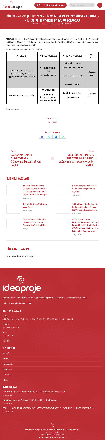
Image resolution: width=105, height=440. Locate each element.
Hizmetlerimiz (8, 364)
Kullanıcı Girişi (25, 256)
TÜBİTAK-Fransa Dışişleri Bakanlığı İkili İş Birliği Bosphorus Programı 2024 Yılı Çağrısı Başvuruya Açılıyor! (85, 207)
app (54, 122)
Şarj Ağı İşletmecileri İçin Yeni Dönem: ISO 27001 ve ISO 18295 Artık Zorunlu (30, 400)
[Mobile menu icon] (99, 5)
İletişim (5, 380)
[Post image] (13, 190)
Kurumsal (6, 358)
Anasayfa (6, 353)
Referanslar (7, 375)
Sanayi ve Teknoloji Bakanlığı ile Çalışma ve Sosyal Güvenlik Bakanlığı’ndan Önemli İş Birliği (34, 222)
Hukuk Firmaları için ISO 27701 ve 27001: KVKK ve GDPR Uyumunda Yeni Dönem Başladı (34, 392)
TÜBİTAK (55, 119)
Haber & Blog (7, 369)
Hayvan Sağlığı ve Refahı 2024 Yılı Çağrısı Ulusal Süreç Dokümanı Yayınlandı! (84, 189)
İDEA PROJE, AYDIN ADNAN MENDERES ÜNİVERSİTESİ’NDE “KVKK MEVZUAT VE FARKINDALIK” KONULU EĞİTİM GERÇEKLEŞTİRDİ (48, 408)
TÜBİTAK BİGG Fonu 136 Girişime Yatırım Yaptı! (35, 205)
